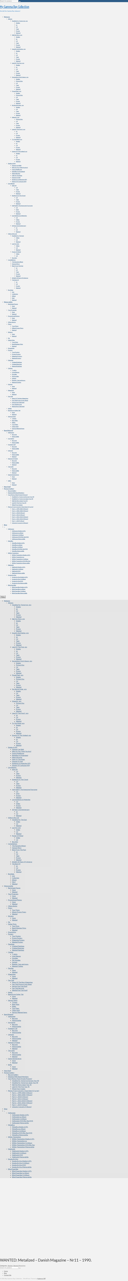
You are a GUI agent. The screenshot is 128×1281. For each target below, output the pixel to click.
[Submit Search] (19, 1)
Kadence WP (41, 1278)
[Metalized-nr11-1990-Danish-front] (9, 1254)
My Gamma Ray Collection (14, 7)
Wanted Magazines (19, 1265)
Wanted (10, 1265)
